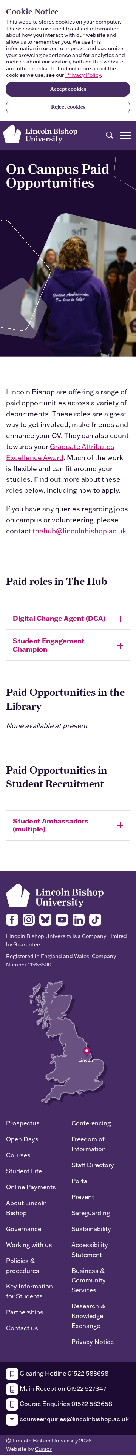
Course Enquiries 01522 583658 (65, 1403)
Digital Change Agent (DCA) (59, 618)
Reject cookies (68, 107)
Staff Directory (92, 1165)
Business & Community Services (88, 1280)
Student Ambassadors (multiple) (50, 825)
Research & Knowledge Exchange (88, 1316)
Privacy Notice (92, 1342)
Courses (18, 1155)
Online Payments (31, 1187)
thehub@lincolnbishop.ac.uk (79, 531)
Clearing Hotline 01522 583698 (63, 1373)
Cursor (43, 1448)
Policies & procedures (22, 1265)
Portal (80, 1181)
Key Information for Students (29, 1291)
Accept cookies (68, 89)
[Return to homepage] (40, 134)
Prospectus (23, 1123)
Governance (23, 1229)
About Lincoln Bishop (26, 1208)
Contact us (22, 1328)
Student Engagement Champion (49, 645)
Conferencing (91, 1123)
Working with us (29, 1245)
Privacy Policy (83, 74)
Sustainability (91, 1229)
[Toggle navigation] (125, 135)
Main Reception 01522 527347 (62, 1388)
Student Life (24, 1171)
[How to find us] (68, 1042)
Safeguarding (90, 1213)
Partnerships (24, 1312)
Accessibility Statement (89, 1249)
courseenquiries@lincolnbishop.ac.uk (73, 1419)
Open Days (22, 1139)
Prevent (82, 1197)
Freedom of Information (88, 1144)
